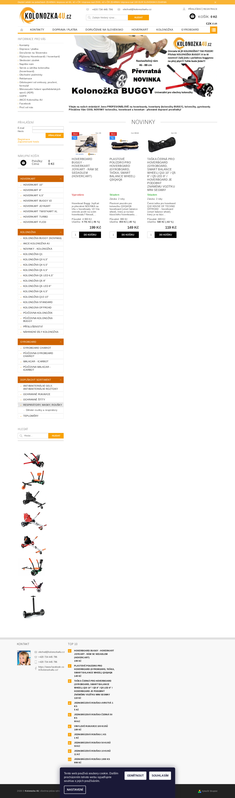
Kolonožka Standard (38, 302)
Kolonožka (164, 29)
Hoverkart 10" (33, 184)
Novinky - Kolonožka (37, 248)
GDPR (22, 96)
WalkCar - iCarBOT (36, 361)
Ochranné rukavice (36, 394)
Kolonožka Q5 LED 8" (37, 286)
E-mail (21, 128)
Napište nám (26, 64)
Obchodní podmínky (30, 74)
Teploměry (31, 415)
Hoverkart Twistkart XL (40, 211)
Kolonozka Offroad (37, 307)
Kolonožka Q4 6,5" (35, 264)
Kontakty (37, 29)
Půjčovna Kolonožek (38, 312)
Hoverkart (140, 29)
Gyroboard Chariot (37, 347)
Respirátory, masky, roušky (42, 404)
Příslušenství (33, 326)
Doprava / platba (64, 29)
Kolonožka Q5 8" (34, 280)
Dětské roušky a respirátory (41, 410)
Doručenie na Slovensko (104, 29)
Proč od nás (26, 107)
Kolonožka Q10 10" (36, 296)
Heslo (21, 131)
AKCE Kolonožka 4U (30, 99)
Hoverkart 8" (32, 190)
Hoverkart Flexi (34, 222)
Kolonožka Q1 (33, 254)
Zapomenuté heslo (28, 141)
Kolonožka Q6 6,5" (35, 291)
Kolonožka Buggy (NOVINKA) (42, 238)
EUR (214, 23)
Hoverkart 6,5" (33, 195)
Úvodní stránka (22, 30)
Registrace (210, 9)
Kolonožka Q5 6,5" (35, 270)
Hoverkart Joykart (37, 206)
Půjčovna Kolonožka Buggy (38, 320)
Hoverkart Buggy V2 (37, 200)
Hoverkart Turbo (35, 216)
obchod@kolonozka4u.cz (51, 652)
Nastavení (75, 789)
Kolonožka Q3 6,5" (35, 259)
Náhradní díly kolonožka (40, 331)
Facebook (25, 103)
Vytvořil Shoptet (209, 791)
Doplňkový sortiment (35, 379)
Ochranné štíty (34, 399)
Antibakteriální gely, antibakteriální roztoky (40, 387)
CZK (209, 23)
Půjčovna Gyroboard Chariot (38, 355)
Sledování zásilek (29, 60)
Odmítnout (135, 775)
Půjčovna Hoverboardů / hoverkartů (39, 56)
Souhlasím (160, 775)
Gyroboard (190, 29)
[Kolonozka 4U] (51, 15)
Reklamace (25, 78)
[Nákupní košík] (23, 163)
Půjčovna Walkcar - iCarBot (37, 368)
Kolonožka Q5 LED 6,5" (38, 275)
